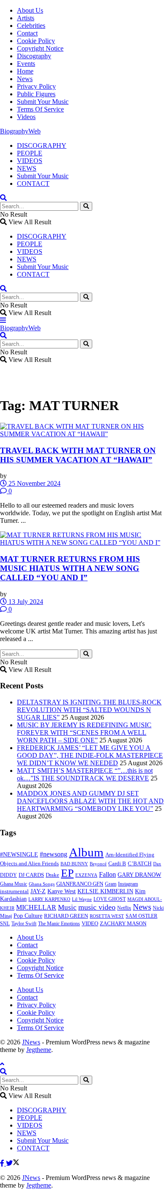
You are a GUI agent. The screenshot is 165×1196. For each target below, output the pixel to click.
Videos (26, 116)
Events (26, 63)
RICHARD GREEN (66, 916)
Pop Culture (28, 916)
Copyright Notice (40, 48)
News (25, 78)
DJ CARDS (31, 875)
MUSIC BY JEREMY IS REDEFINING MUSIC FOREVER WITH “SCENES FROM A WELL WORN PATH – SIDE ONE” (84, 732)
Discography (34, 56)
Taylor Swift (23, 924)
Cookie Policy (36, 40)
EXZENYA (86, 875)
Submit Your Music (43, 101)
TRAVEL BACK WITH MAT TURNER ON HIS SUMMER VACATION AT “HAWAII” (78, 455)
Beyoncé (98, 863)
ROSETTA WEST (107, 916)
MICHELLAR (36, 907)
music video (97, 907)
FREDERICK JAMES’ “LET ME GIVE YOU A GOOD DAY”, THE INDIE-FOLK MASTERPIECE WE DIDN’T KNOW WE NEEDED (90, 755)
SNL (5, 924)
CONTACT (33, 183)
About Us (30, 10)
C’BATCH (139, 863)
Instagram (128, 884)
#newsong (53, 854)
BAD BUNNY (74, 863)
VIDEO (90, 924)
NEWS (26, 168)
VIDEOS (29, 160)
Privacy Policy (36, 86)
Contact (27, 33)
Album (86, 852)
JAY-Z (38, 891)
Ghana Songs (42, 883)
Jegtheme (38, 1049)
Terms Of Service (40, 109)
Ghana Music (13, 884)
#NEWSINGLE (19, 854)
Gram (110, 884)
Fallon (107, 874)
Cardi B (117, 864)
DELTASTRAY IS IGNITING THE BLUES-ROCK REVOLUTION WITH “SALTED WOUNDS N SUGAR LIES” (89, 710)
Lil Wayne (82, 899)
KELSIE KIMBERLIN (105, 891)
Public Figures (36, 94)
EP (67, 873)
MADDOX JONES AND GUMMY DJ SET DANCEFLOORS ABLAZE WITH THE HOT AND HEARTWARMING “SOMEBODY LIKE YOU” (90, 801)
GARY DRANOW (139, 874)
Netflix (124, 908)
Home (25, 71)
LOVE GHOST (110, 899)
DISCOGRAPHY (41, 145)
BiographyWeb (20, 131)
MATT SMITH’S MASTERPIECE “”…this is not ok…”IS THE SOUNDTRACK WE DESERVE (85, 774)
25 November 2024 (33, 483)
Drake (52, 875)
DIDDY (8, 875)
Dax (157, 863)
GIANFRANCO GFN (79, 884)
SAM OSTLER (141, 916)
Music (67, 907)
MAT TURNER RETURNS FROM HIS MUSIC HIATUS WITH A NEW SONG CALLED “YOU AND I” (70, 568)
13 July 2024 (25, 601)
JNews (31, 1042)
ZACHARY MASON (123, 924)
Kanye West (61, 891)
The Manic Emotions (59, 924)
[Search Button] (86, 206)
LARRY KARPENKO (49, 899)
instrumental (14, 891)
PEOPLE (29, 153)
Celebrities (31, 25)
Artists (25, 18)
